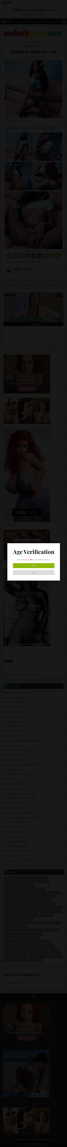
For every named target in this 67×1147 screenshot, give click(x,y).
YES (34, 566)
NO (33, 572)
